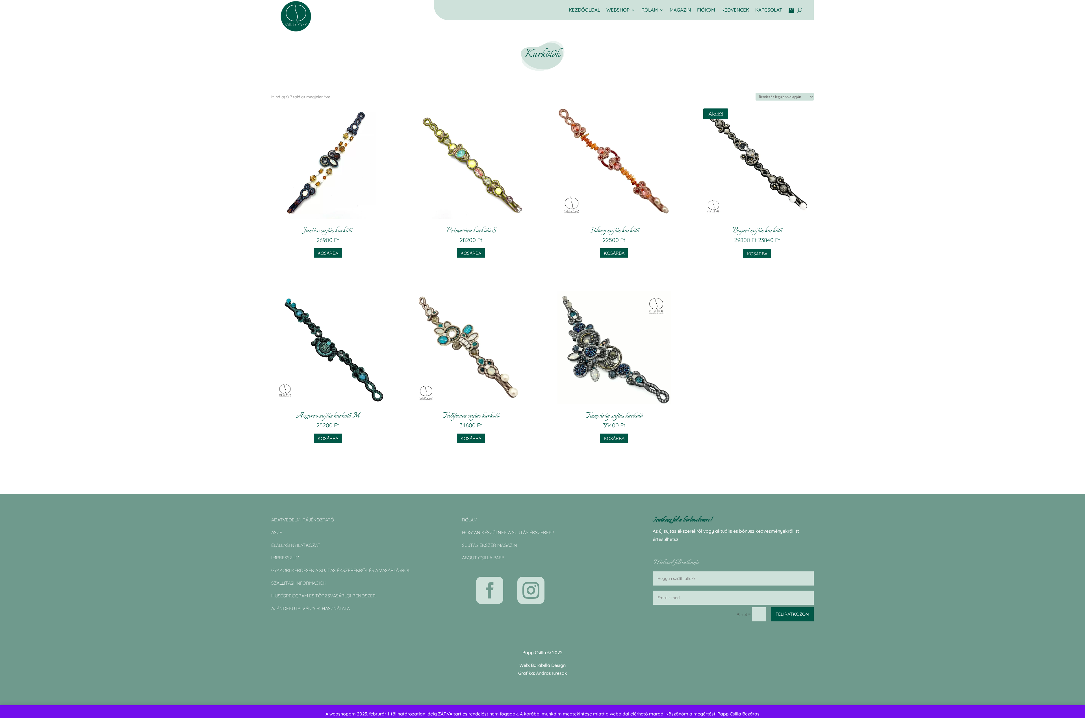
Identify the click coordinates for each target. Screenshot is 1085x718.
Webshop (618, 10)
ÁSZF (276, 532)
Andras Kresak (551, 673)
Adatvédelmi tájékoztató (302, 520)
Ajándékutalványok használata (310, 608)
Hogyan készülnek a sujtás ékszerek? (508, 532)
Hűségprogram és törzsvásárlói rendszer (323, 596)
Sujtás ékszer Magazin (489, 545)
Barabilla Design (548, 665)
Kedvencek (735, 10)
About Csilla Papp (483, 557)
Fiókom (706, 10)
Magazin (680, 10)
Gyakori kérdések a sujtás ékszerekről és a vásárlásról (340, 570)
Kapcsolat (768, 10)
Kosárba (328, 253)
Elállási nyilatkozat (295, 545)
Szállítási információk (298, 583)
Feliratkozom (792, 614)
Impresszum (285, 557)
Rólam (469, 520)
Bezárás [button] (751, 714)
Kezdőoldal (584, 10)
